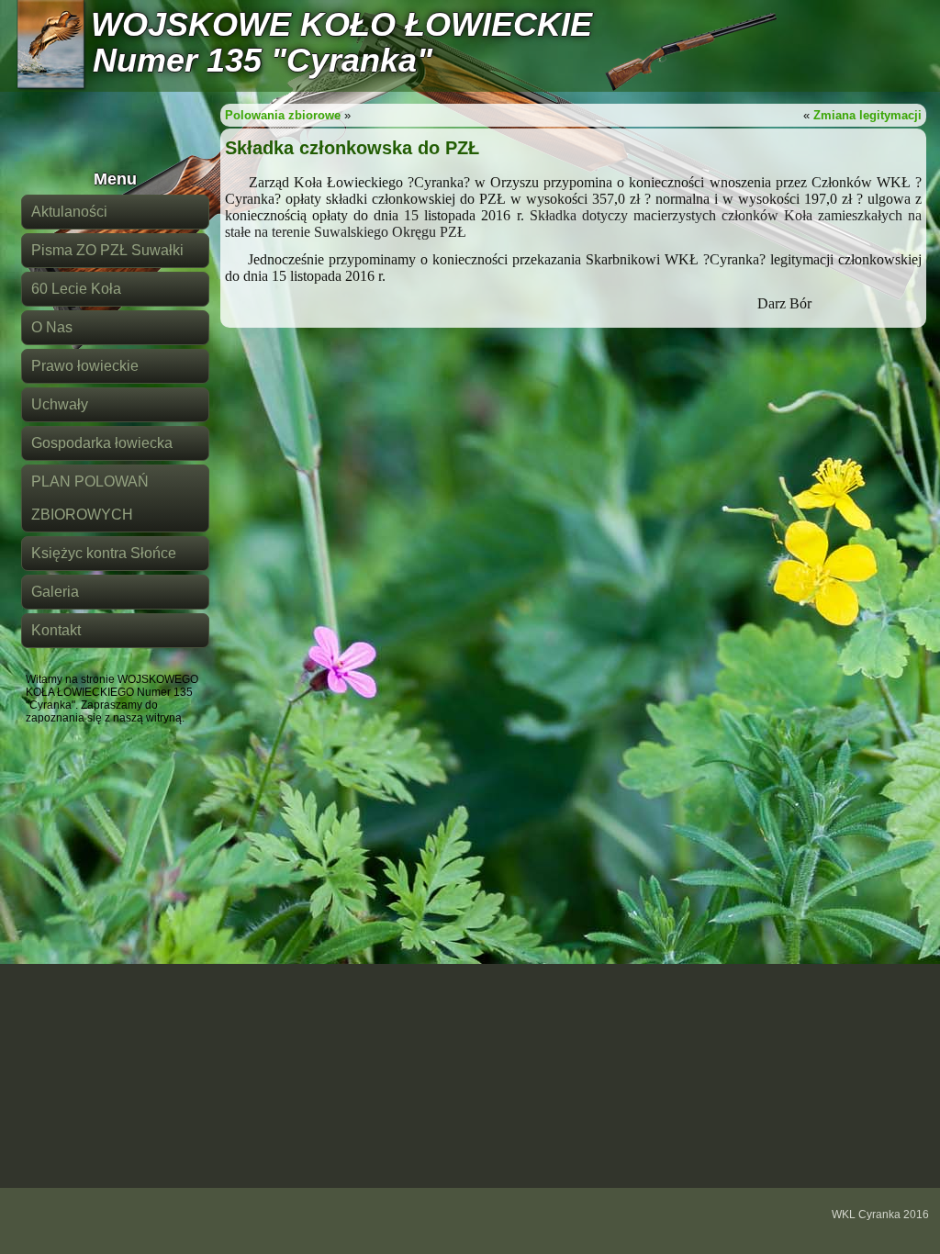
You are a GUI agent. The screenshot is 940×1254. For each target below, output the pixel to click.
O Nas (52, 327)
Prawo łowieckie (85, 366)
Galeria (55, 591)
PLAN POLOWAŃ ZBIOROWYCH (90, 498)
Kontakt (56, 630)
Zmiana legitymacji (867, 115)
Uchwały (59, 404)
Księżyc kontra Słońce (103, 553)
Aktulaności (69, 211)
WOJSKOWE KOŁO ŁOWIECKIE (341, 24)
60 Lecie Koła (76, 289)
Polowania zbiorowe (283, 115)
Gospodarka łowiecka (102, 443)
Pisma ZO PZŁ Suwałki (107, 250)
